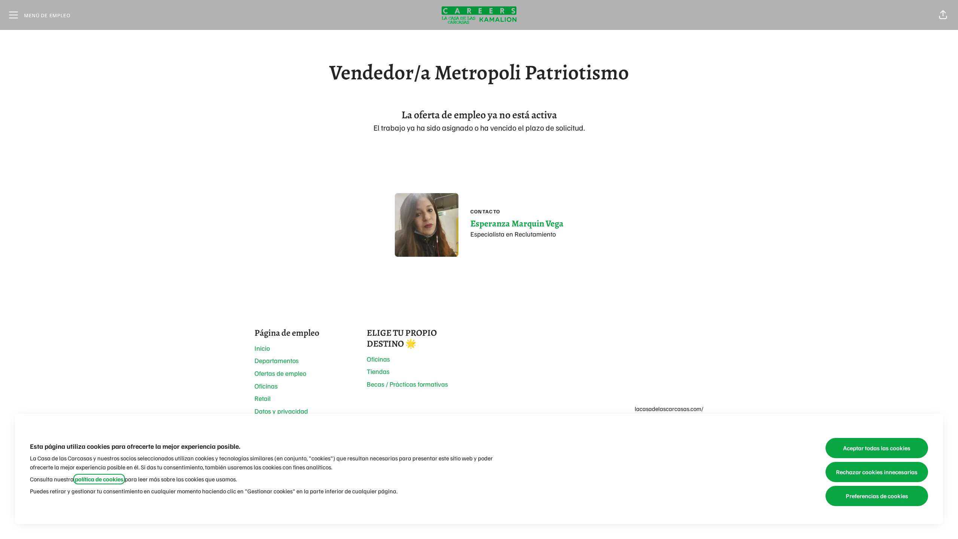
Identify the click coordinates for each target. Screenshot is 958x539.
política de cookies (99, 479)
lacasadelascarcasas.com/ (669, 408)
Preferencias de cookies (877, 496)
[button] (943, 14)
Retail (262, 398)
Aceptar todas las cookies (876, 448)
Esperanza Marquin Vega (517, 223)
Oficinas (266, 386)
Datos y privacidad (281, 411)
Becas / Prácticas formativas (407, 384)
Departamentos (276, 360)
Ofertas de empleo (280, 373)
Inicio (262, 348)
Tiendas (378, 371)
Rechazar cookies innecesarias (877, 472)
